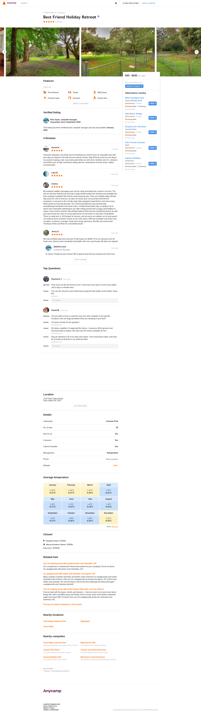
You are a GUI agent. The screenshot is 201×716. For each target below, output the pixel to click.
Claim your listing (131, 3)
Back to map (49, 12)
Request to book (133, 86)
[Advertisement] (80, 372)
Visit (115, 465)
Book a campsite (148, 3)
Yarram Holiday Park (52, 657)
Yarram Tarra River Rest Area (93, 650)
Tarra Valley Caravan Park (54, 643)
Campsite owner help (51, 704)
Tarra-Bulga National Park (54, 621)
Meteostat (115, 526)
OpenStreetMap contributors (60, 671)
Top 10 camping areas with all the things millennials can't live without (73, 589)
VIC (56, 12)
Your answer (56, 300)
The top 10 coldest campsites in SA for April (62, 604)
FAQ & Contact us (50, 706)
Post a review (81, 259)
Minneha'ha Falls (88, 643)
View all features (80, 103)
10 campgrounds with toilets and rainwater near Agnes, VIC (69, 574)
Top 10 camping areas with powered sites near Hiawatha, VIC (70, 563)
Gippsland (61, 12)
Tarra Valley (48, 627)
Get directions (80, 406)
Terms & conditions (51, 710)
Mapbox (47, 671)
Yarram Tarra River (51, 650)
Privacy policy (49, 708)
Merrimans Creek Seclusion (93, 657)
